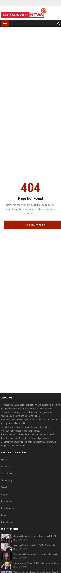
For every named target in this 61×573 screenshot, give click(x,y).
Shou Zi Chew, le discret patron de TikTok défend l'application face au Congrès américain (37, 536)
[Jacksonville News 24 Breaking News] (23, 13)
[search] (58, 23)
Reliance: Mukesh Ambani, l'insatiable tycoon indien (37, 554)
